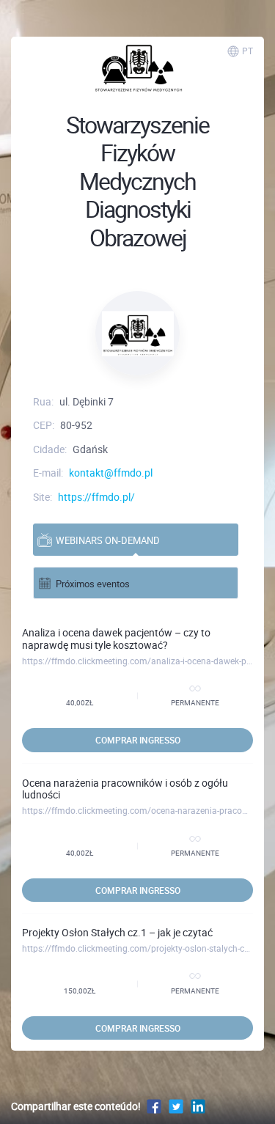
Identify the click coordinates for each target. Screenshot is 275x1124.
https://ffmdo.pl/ (96, 497)
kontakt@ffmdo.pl (111, 473)
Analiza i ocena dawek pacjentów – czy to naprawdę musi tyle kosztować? (116, 638)
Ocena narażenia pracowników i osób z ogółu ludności (125, 789)
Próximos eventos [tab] (93, 583)
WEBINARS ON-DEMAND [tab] (108, 540)
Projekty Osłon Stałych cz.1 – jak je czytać (117, 932)
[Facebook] (154, 1106)
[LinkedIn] (198, 1106)
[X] (176, 1106)
